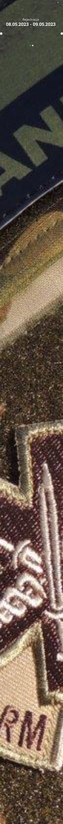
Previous (1, 33)
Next (62, 33)
